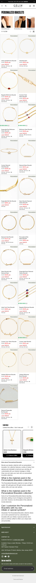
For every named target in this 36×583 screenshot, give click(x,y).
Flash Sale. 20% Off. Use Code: (18, 1)
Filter (5, 31)
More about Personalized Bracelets (11, 462)
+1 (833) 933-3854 (18, 539)
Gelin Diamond (20, 575)
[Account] (30, 6)
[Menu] (2, 6)
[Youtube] (5, 556)
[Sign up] (32, 568)
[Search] (6, 6)
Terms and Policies (18, 579)
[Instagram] (2, 556)
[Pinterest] (9, 556)
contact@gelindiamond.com (9, 553)
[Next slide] (31, 23)
